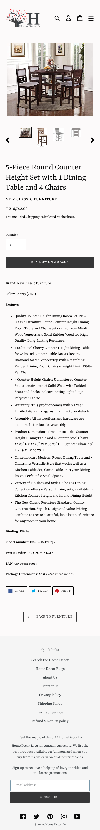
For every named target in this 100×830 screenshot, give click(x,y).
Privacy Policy (50, 695)
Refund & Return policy (50, 721)
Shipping (33, 217)
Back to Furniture (53, 617)
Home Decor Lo (55, 824)
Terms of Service (50, 712)
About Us (50, 677)
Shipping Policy (50, 704)
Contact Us (50, 686)
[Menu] (91, 18)
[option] (25, 132)
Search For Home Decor (50, 660)
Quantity (12, 235)
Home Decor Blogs (50, 669)
